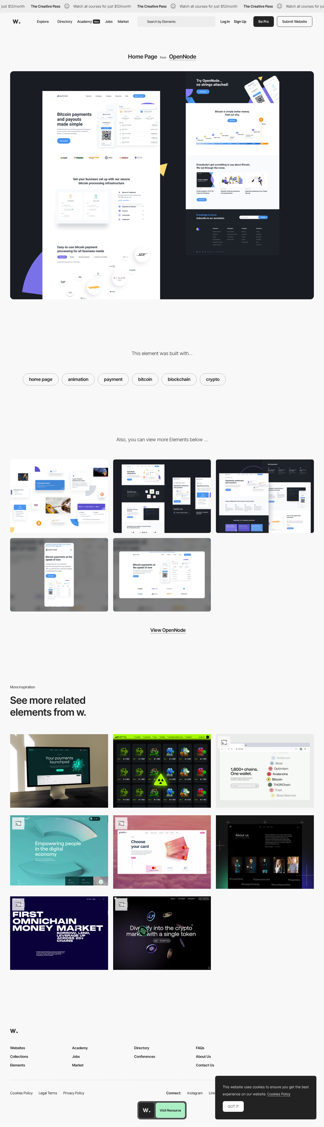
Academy (88, 21)
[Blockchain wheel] (265, 771)
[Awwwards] (16, 22)
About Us (203, 1056)
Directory (64, 21)
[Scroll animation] (162, 933)
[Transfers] (265, 496)
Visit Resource (170, 1110)
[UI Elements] (59, 496)
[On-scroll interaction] (59, 933)
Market (123, 21)
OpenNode (182, 56)
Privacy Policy (73, 1093)
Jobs (109, 21)
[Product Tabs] (162, 852)
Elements (17, 1065)
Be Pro (263, 21)
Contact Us (205, 1065)
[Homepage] (59, 771)
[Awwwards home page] (146, 1110)
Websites (17, 1048)
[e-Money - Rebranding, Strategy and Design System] (59, 850)
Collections (19, 1056)
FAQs (200, 1048)
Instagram (195, 1093)
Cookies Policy (21, 1093)
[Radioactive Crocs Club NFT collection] (162, 771)
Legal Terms (48, 1093)
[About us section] (265, 852)
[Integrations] (162, 496)
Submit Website (294, 21)
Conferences (144, 1056)
